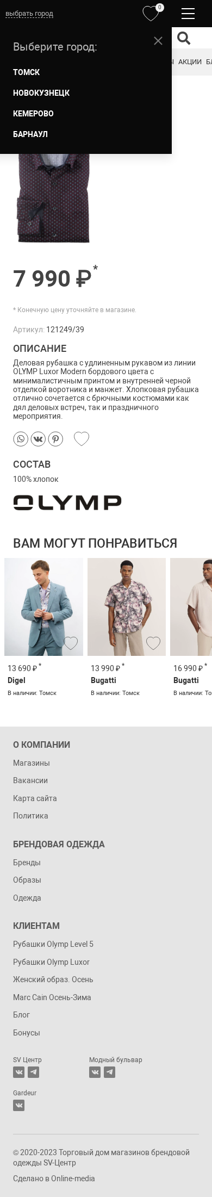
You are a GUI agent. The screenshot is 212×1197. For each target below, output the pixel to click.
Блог (21, 1014)
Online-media (73, 1178)
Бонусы (26, 1032)
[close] (158, 41)
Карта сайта (35, 798)
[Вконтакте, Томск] (18, 1072)
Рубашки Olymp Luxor (51, 962)
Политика (30, 815)
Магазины (31, 763)
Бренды (27, 862)
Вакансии (30, 780)
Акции (189, 62)
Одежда (27, 898)
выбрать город (29, 13)
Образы (27, 880)
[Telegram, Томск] (33, 1072)
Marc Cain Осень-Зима (52, 997)
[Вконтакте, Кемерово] (18, 1105)
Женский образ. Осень (53, 979)
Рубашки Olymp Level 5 (53, 944)
